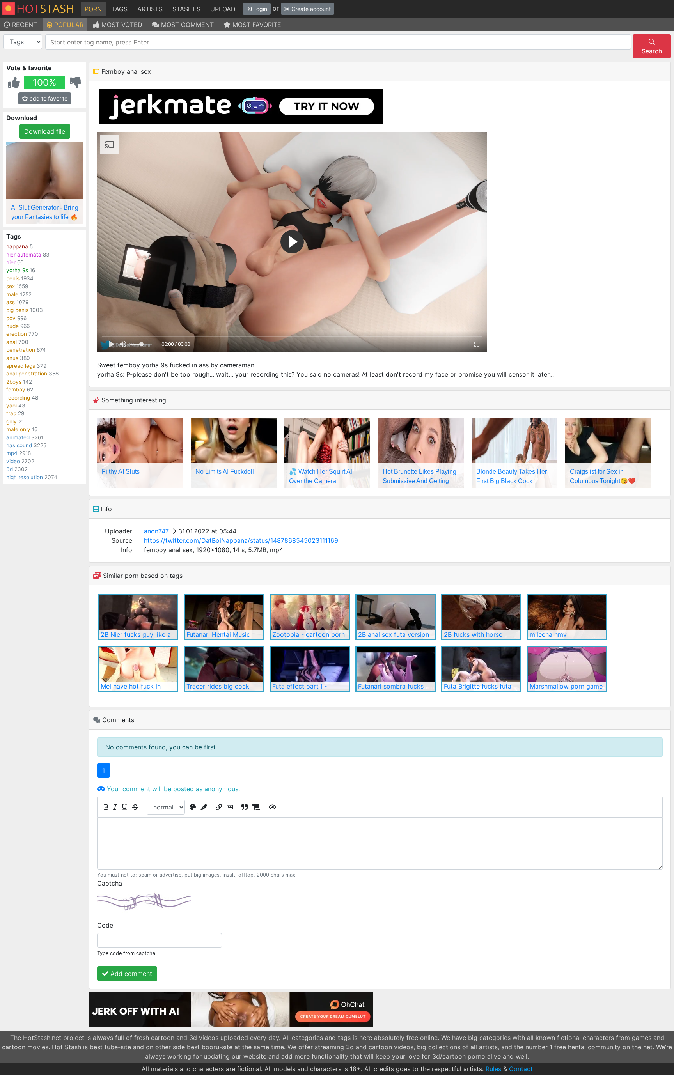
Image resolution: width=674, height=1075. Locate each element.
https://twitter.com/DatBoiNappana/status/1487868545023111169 (241, 540)
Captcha (109, 883)
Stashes (186, 9)
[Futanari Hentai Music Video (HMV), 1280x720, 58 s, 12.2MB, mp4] (224, 617)
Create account (310, 8)
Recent (23, 24)
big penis (17, 310)
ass (10, 302)
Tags (120, 9)
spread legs (20, 366)
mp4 (12, 453)
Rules (493, 1069)
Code (105, 925)
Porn (93, 9)
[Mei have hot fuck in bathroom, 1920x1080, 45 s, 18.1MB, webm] (138, 669)
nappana (17, 246)
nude (12, 326)
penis (13, 278)
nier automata (23, 254)
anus (12, 358)
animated (18, 437)
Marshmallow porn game (566, 686)
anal (11, 342)
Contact (521, 1069)
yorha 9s (17, 270)
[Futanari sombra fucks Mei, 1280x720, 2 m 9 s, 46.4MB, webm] (396, 669)
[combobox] (338, 42)
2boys (13, 382)
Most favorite (256, 24)
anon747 (156, 531)
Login (259, 8)
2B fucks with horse (473, 634)
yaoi (11, 405)
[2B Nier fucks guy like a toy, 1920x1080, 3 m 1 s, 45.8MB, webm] (138, 617)
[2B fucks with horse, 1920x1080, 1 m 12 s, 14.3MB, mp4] (481, 617)
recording (18, 398)
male (12, 294)
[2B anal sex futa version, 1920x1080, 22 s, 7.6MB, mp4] (396, 617)
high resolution (24, 477)
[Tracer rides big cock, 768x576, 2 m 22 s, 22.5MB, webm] (224, 669)
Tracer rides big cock (217, 686)
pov (11, 318)
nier (11, 262)
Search (652, 51)
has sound (19, 445)
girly (11, 421)
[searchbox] (339, 42)
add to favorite (47, 98)
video (13, 461)
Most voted (120, 24)
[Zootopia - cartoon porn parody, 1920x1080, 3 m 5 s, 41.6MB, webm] (310, 617)
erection (16, 334)
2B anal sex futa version (393, 634)
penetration (20, 350)
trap (11, 413)
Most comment (186, 24)
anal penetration (26, 373)
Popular (67, 24)
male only (18, 429)
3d (9, 469)
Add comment (130, 974)
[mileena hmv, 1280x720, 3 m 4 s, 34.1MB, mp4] (567, 617)
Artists (150, 9)
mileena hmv (548, 634)
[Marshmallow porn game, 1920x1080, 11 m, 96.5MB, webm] (567, 669)
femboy (15, 389)
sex (10, 286)
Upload (223, 9)
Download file (44, 131)
